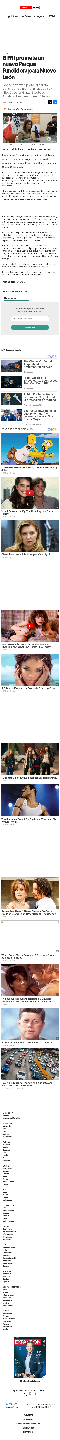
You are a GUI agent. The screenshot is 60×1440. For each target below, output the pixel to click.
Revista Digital (8, 1305)
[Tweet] (50, 102)
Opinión (6, 1158)
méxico (26, 16)
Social (5, 1250)
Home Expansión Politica (11, 1118)
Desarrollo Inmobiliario (11, 1231)
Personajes (7, 1321)
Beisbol (5, 1292)
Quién (6, 1165)
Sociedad (6, 1160)
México (6, 54)
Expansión (8, 1113)
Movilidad (6, 1255)
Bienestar (6, 1324)
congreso (39, 16)
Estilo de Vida (7, 1326)
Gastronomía (7, 1313)
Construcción (7, 1229)
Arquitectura (7, 1237)
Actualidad (7, 1274)
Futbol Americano (9, 1295)
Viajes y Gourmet (9, 1181)
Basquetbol (7, 1297)
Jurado (5, 1329)
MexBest (7, 1310)
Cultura (5, 1184)
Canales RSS (28, 1427)
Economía (6, 1121)
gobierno (13, 16)
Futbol (5, 1289)
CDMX (53, 16)
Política (22, 282)
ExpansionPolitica (35, 1394)
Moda (5, 1176)
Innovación (7, 1260)
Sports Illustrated (12, 1287)
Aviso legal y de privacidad (28, 1423)
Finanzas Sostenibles (10, 1258)
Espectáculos (7, 1168)
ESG (4, 1131)
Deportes (6, 1213)
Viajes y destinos (9, 1318)
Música (5, 1218)
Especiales (6, 1281)
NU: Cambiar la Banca (30, 1381)
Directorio (28, 1432)
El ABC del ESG (8, 1263)
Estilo (5, 1208)
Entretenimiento (8, 1210)
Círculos (6, 1173)
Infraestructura (8, 1234)
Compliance (28, 1419)
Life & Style (8, 1205)
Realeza (6, 1171)
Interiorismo (7, 1239)
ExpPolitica (24, 1394)
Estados (5, 1155)
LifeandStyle (7, 1136)
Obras (5, 1128)
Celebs (5, 1197)
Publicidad (28, 1415)
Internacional (7, 1123)
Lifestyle (6, 1303)
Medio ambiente (9, 1247)
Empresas (6, 1115)
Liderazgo (6, 1276)
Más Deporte (7, 1300)
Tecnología (7, 1126)
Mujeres (6, 1134)
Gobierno (6, 1144)
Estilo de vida (7, 1200)
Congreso (6, 1150)
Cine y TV (6, 1215)
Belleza (5, 1179)
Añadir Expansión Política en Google (19, 109)
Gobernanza (7, 1252)
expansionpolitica (30, 1394)
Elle (4, 1189)
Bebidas (6, 1316)
